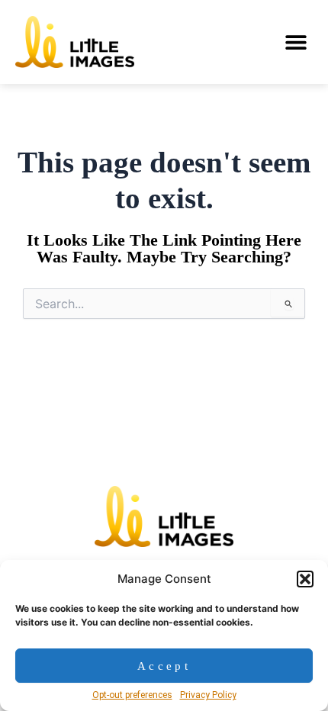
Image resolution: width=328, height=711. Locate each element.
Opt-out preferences (132, 695)
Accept (164, 666)
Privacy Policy (208, 695)
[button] (305, 579)
